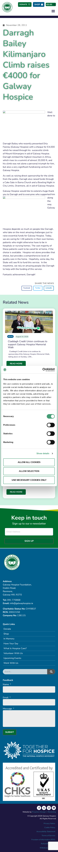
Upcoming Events (12, 658)
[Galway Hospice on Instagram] (49, 808)
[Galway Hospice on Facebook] (39, 808)
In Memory (9, 638)
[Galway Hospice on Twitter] (44, 808)
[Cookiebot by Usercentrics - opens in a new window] (42, 370)
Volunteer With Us (13, 653)
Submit (9, 732)
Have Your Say (11, 643)
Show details (42, 453)
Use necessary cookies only (29, 480)
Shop (6, 633)
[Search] (51, 671)
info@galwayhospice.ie (21, 603)
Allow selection (29, 471)
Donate (7, 628)
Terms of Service (48, 835)
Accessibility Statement (45, 831)
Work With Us (11, 663)
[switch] (51, 425)
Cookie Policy (49, 827)
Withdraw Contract (47, 848)
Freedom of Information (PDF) (43, 839)
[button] (53, 11)
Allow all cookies (29, 462)
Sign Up (29, 541)
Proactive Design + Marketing (44, 812)
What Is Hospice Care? (15, 648)
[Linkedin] (54, 808)
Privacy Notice (49, 823)
